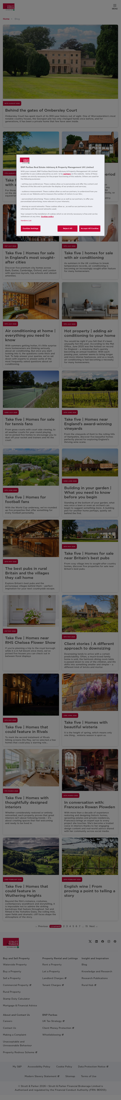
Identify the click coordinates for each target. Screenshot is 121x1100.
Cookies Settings (31, 228)
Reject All (67, 228)
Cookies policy (47, 216)
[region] (60, 195)
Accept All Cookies (90, 228)
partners (67, 174)
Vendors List (26, 220)
